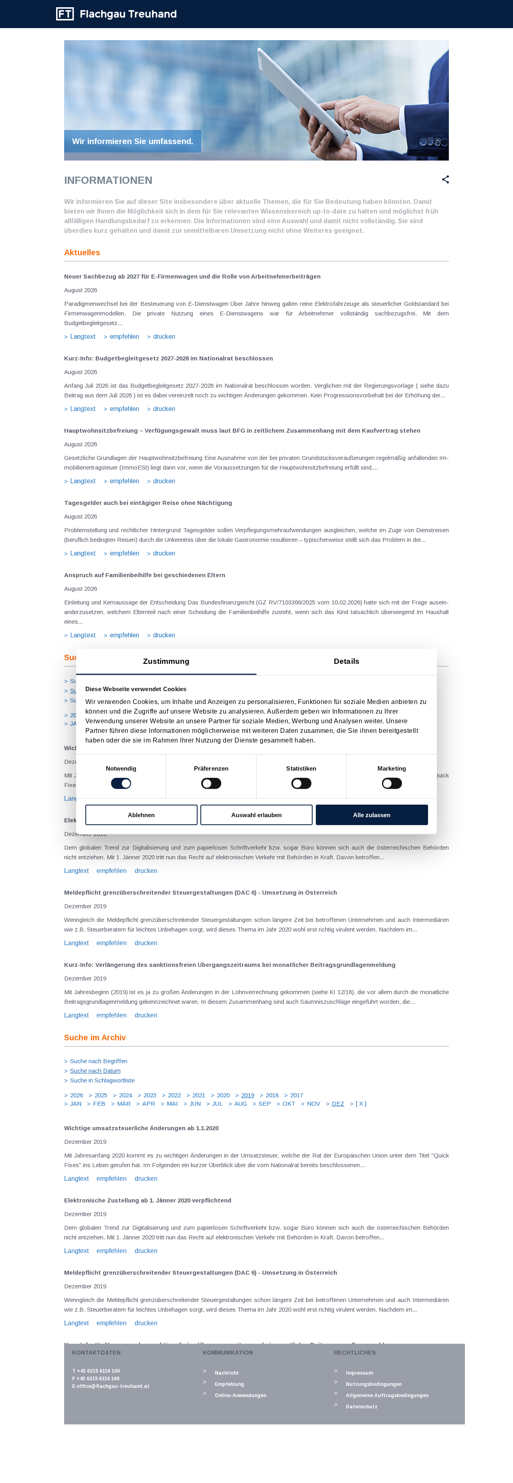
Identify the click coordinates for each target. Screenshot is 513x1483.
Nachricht (227, 1373)
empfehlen (124, 336)
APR (148, 1103)
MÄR (124, 1103)
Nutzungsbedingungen (374, 1384)
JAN (75, 723)
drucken (164, 336)
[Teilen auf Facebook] (387, 179)
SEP (265, 1103)
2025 (101, 1095)
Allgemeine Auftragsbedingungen (387, 1395)
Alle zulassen (371, 814)
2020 (223, 1095)
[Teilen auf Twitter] (406, 179)
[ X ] (361, 1103)
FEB (99, 1103)
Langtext (83, 336)
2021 (198, 1095)
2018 (272, 1095)
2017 (296, 1095)
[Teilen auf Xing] (442, 179)
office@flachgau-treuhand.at (113, 1386)
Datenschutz (362, 1407)
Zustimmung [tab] (166, 661)
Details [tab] (347, 661)
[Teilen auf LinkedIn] (426, 179)
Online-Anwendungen (240, 1395)
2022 (174, 1095)
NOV (313, 1103)
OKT (289, 1103)
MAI (172, 1103)
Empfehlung (229, 1384)
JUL (217, 1103)
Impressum (359, 1373)
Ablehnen (141, 814)
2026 (76, 715)
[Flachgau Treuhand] (116, 14)
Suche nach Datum (95, 1070)
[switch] (211, 783)
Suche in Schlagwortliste (102, 1080)
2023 (149, 1095)
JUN (195, 1103)
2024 (125, 1095)
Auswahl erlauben (256, 814)
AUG (240, 1103)
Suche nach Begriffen (98, 1061)
